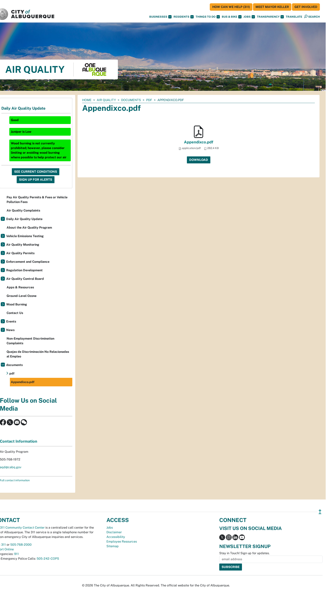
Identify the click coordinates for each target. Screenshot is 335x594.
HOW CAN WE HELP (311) (231, 7)
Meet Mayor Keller (272, 7)
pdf (149, 100)
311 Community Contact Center (22, 527)
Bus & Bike (229, 16)
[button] (294, 16)
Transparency (268, 16)
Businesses (158, 16)
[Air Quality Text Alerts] (24, 422)
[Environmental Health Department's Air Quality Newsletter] (17, 422)
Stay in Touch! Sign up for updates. (244, 553)
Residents (181, 16)
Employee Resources (121, 541)
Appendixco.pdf (198, 142)
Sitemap (112, 546)
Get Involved (305, 7)
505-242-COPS (48, 558)
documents (131, 100)
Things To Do (206, 16)
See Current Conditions (35, 171)
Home (87, 100)
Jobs (247, 16)
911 (16, 554)
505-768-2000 (21, 544)
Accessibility (115, 537)
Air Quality (106, 100)
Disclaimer (114, 532)
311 (3, 544)
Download (198, 160)
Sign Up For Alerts (35, 179)
